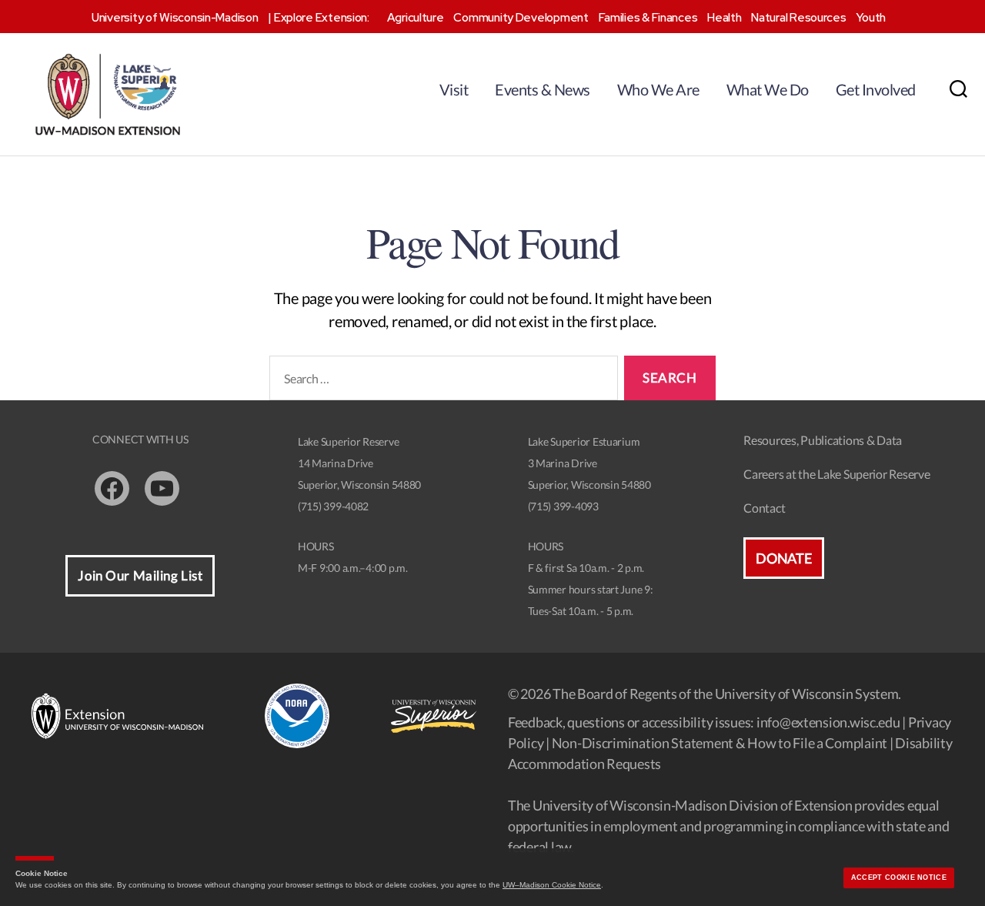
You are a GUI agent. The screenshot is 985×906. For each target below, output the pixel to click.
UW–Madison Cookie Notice (552, 885)
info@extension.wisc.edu (828, 722)
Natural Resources (798, 17)
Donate (783, 558)
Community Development (520, 17)
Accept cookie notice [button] (899, 877)
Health (724, 17)
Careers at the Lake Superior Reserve (836, 473)
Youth (871, 17)
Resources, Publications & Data (822, 440)
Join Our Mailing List (140, 575)
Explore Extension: (321, 17)
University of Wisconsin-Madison (175, 17)
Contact (764, 507)
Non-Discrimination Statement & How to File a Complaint (719, 742)
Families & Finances (648, 17)
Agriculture (415, 17)
